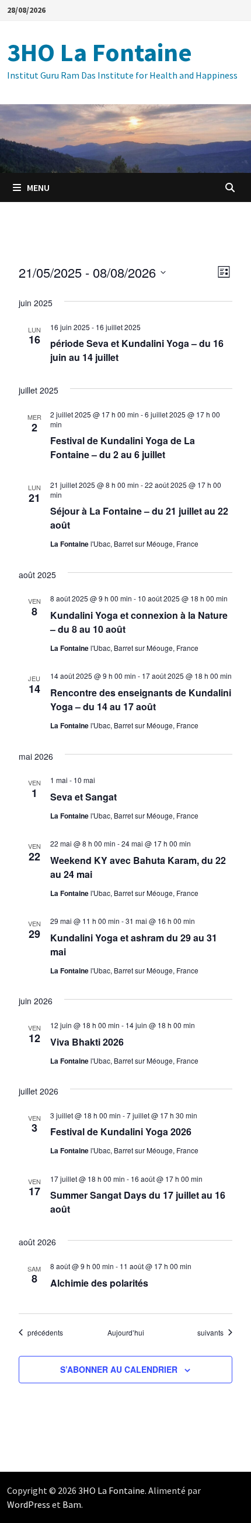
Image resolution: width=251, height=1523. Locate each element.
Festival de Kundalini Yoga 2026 (120, 1131)
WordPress (28, 1504)
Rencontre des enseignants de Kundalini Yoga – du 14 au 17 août (140, 699)
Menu (38, 187)
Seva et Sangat (83, 796)
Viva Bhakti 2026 (87, 1042)
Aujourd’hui (125, 1332)
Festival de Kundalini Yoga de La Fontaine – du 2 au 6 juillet (122, 447)
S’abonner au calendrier (118, 1369)
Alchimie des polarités (99, 1283)
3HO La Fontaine (99, 52)
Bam (71, 1504)
